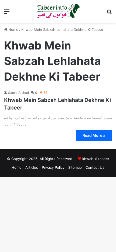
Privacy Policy (53, 167)
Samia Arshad (18, 93)
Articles (31, 167)
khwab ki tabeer (95, 159)
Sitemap (75, 167)
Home (12, 29)
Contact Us (95, 167)
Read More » (94, 135)
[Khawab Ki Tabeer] (58, 11)
